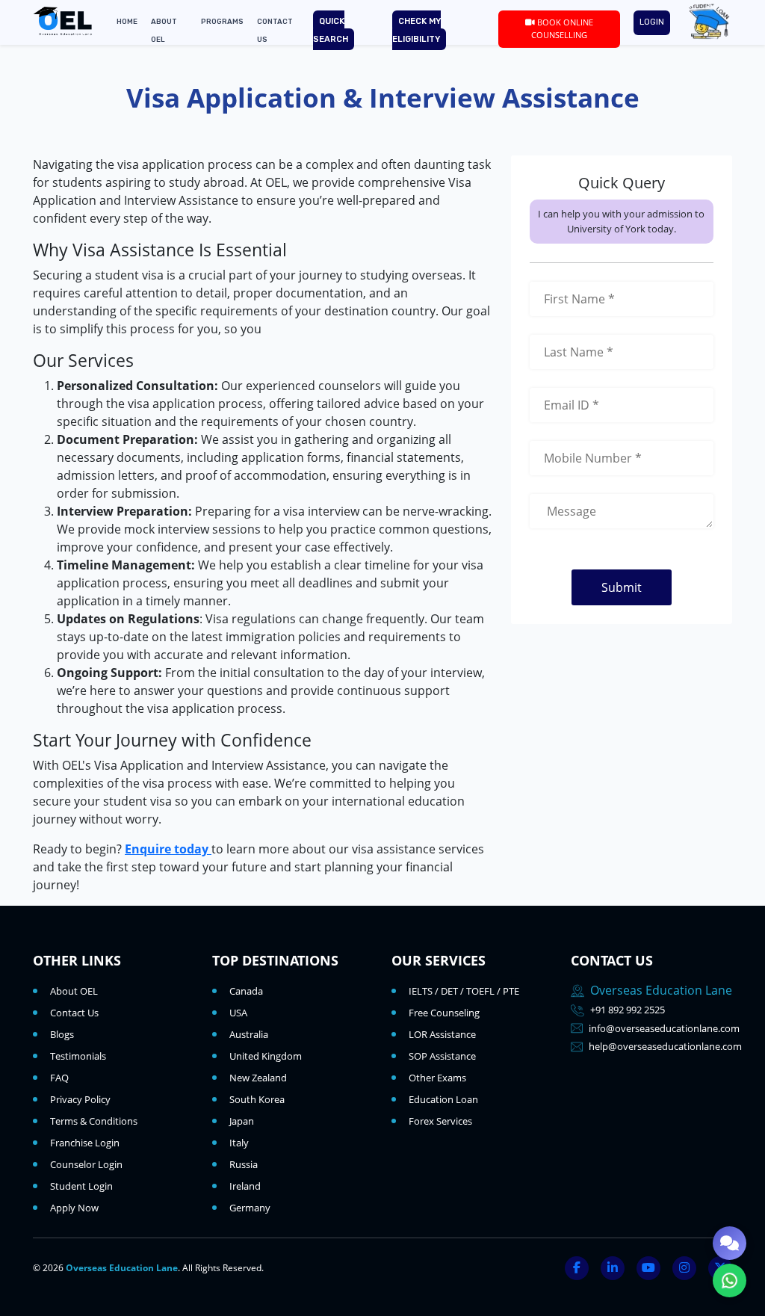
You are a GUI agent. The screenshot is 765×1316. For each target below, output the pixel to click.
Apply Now (74, 1207)
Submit (621, 587)
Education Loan (443, 1099)
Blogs (62, 1034)
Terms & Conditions (93, 1121)
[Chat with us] (729, 1243)
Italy (239, 1142)
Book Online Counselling (562, 28)
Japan (241, 1121)
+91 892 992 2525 (627, 1009)
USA (238, 1012)
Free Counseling (444, 1012)
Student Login (81, 1186)
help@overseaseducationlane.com (665, 1046)
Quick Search (330, 30)
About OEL (74, 991)
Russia (243, 1164)
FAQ (59, 1077)
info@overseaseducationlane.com (664, 1028)
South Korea (257, 1099)
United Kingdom (265, 1056)
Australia (248, 1034)
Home (127, 21)
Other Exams (437, 1077)
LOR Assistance (442, 1034)
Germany (249, 1207)
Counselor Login (86, 1164)
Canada (246, 991)
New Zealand (258, 1077)
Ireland (245, 1186)
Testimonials (78, 1056)
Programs (222, 21)
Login (651, 22)
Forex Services (440, 1121)
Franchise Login (85, 1142)
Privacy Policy (80, 1099)
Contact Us (74, 1012)
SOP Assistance (442, 1056)
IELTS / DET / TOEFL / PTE (464, 991)
